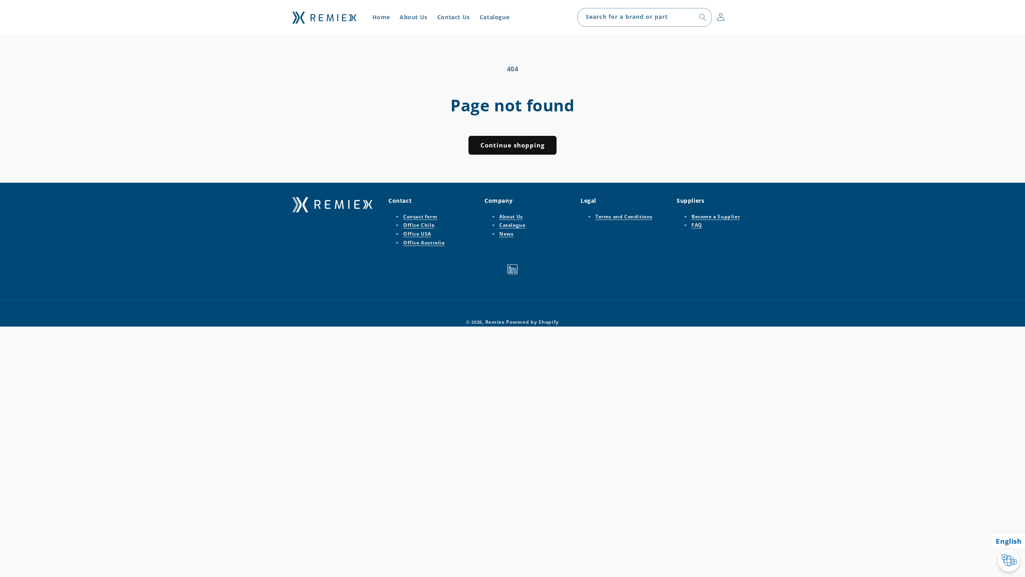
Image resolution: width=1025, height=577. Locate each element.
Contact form (420, 216)
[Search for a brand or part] (702, 17)
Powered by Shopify (532, 322)
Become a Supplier (715, 216)
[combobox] (644, 17)
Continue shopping (512, 145)
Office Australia (424, 242)
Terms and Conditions (624, 216)
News (506, 233)
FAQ (696, 225)
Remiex (495, 322)
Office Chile (418, 225)
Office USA (417, 233)
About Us (511, 216)
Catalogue (512, 225)
